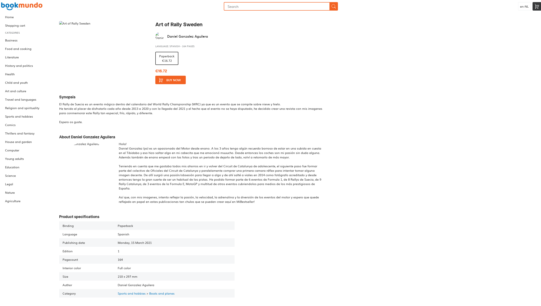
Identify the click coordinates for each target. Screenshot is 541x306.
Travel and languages (20, 99)
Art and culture (15, 91)
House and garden (18, 142)
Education (12, 167)
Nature (10, 192)
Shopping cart (15, 25)
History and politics (19, 65)
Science (10, 175)
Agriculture (12, 201)
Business (11, 40)
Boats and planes (162, 293)
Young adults (14, 158)
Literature (12, 57)
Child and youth (16, 82)
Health (10, 74)
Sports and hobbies (19, 116)
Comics (10, 125)
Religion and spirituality (22, 108)
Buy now (173, 80)
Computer (12, 150)
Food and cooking (18, 49)
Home (9, 17)
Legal (9, 184)
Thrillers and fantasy (19, 133)
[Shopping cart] (537, 6)
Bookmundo (22, 6)
